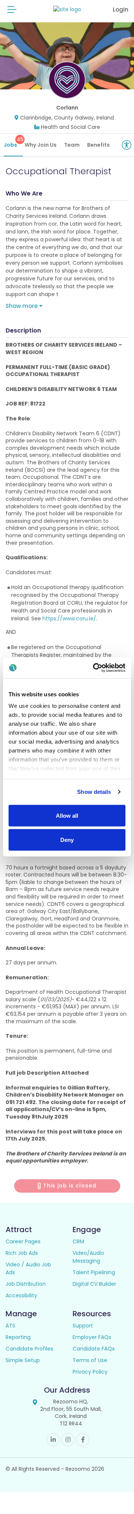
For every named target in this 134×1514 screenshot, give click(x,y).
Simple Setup (23, 1360)
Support (83, 1325)
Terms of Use (90, 1360)
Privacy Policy (90, 1371)
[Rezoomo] (67, 9)
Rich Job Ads (22, 1253)
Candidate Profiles (29, 1348)
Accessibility (21, 1295)
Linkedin (53, 1439)
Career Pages (23, 1241)
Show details (94, 792)
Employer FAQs (92, 1337)
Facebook (82, 1439)
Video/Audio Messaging (88, 1257)
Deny (67, 840)
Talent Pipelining (94, 1272)
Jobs (13, 142)
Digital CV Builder (94, 1284)
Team (72, 145)
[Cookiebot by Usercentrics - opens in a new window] (94, 668)
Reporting (18, 1337)
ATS (10, 1325)
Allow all (67, 815)
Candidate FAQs (94, 1348)
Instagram (67, 1439)
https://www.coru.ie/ (69, 618)
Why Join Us (41, 145)
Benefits (98, 145)
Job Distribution (26, 1284)
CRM (78, 1241)
